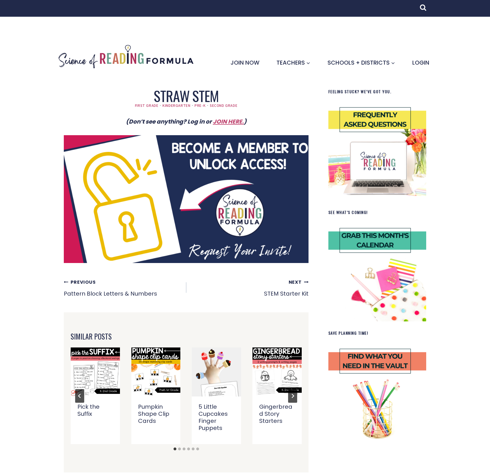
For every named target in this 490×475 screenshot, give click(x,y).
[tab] (175, 449)
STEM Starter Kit (286, 288)
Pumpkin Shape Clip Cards (153, 414)
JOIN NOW (245, 63)
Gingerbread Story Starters (275, 414)
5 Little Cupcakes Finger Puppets (213, 417)
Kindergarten (176, 105)
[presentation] (95, 372)
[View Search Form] (426, 10)
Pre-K (200, 105)
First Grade (147, 105)
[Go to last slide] (79, 396)
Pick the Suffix (88, 410)
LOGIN (420, 63)
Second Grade (223, 105)
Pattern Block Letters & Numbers (110, 288)
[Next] (292, 396)
